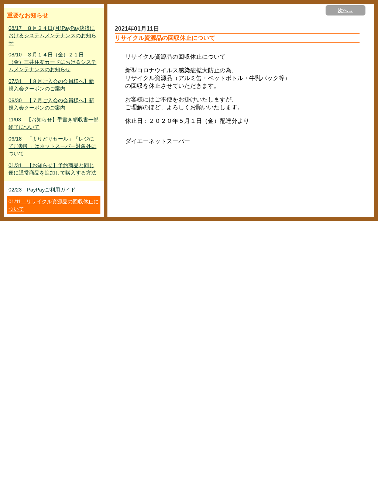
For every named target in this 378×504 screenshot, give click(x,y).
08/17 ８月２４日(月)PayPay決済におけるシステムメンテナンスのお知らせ (52, 35)
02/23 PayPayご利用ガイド (42, 190)
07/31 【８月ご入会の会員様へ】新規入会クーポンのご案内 (51, 85)
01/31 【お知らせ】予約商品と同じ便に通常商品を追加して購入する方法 (52, 169)
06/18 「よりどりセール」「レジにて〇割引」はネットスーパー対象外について (52, 146)
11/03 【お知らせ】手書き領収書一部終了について (53, 123)
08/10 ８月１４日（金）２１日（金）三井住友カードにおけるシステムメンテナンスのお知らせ (52, 62)
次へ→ (345, 10)
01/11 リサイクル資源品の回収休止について (53, 205)
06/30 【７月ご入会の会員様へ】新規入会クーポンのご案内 (51, 104)
